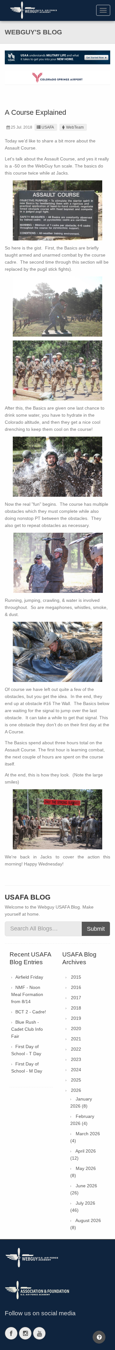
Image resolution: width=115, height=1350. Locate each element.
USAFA (48, 127)
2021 (76, 1038)
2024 (76, 1069)
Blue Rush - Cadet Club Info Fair (27, 1029)
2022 (76, 1049)
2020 (76, 1028)
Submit (96, 929)
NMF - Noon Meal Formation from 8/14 (27, 994)
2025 (76, 1080)
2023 (76, 1059)
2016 (76, 987)
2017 (76, 997)
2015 (76, 977)
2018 (76, 1007)
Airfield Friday (29, 977)
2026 (76, 1090)
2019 (76, 1018)
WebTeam (75, 127)
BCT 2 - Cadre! (30, 1011)
